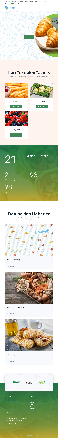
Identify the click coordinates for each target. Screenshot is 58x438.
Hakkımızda (32, 402)
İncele (29, 36)
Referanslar (32, 408)
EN (47, 1)
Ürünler (31, 404)
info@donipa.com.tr (15, 3)
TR (45, 1)
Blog (31, 406)
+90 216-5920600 (11, 426)
